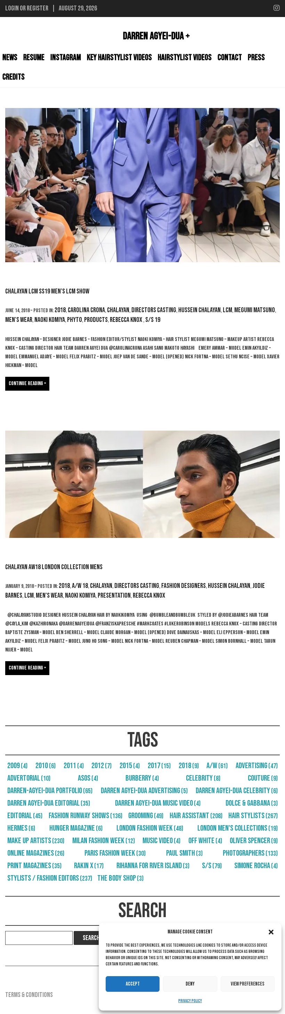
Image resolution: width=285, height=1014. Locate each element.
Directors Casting (153, 310)
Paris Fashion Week (115, 853)
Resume (33, 57)
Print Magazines (34, 866)
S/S (212, 866)
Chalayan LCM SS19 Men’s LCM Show (47, 291)
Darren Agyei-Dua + (156, 36)
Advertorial (28, 778)
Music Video (161, 841)
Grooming (145, 816)
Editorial (24, 816)
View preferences (247, 984)
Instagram (65, 57)
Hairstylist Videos (185, 57)
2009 (17, 766)
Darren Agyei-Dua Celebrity (237, 791)
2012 (101, 766)
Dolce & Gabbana (252, 803)
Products (96, 320)
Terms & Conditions (29, 995)
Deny (190, 984)
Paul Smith (184, 853)
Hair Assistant (196, 816)
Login (12, 8)
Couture (263, 778)
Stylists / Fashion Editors (49, 878)
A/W (217, 766)
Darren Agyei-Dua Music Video (158, 803)
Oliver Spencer (254, 841)
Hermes (21, 828)
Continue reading (26, 383)
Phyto (74, 320)
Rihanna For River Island (152, 866)
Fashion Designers (183, 586)
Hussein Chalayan (199, 310)
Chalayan (118, 310)
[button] (271, 932)
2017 (159, 766)
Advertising (257, 766)
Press (256, 57)
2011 (74, 766)
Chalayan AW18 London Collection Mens (54, 567)
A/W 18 (80, 586)
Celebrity (203, 778)
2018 (60, 310)
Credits (13, 77)
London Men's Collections (237, 828)
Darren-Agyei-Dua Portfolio (49, 791)
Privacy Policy (190, 1001)
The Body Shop (120, 878)
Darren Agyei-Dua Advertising (144, 791)
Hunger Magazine (76, 828)
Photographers (250, 853)
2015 (130, 766)
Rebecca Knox (126, 320)
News (9, 57)
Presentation (114, 595)
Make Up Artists (35, 841)
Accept (133, 984)
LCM (227, 310)
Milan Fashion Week (103, 841)
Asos (88, 778)
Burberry (142, 778)
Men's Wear (18, 320)
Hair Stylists (253, 816)
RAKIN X (89, 866)
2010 (45, 766)
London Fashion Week (149, 828)
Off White (205, 841)
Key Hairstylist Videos (119, 57)
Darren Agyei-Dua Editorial (48, 803)
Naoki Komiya (49, 320)
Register (37, 8)
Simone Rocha (256, 866)
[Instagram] (277, 8)
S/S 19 (152, 320)
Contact (230, 57)
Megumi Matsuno (254, 310)
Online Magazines (35, 853)
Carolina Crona (86, 310)
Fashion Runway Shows (85, 816)
